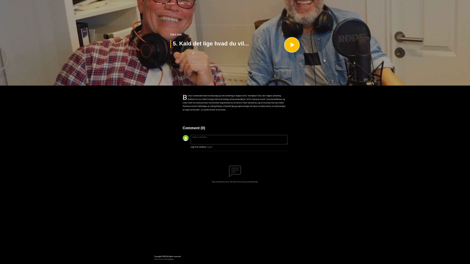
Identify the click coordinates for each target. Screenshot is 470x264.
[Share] (193, 53)
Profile (181, 3)
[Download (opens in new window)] (182, 53)
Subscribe (170, 3)
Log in (209, 147)
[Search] (189, 3)
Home (159, 3)
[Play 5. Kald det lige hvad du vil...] (292, 45)
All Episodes (166, 11)
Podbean (171, 259)
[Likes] (171, 53)
